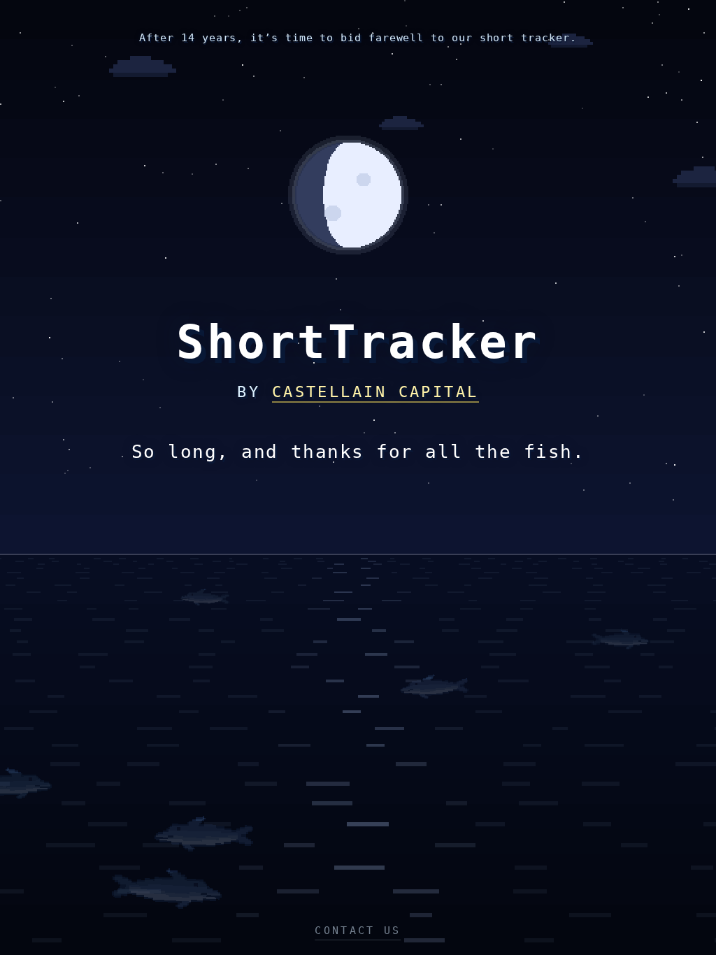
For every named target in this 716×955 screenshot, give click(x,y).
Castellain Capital (375, 392)
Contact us (358, 930)
